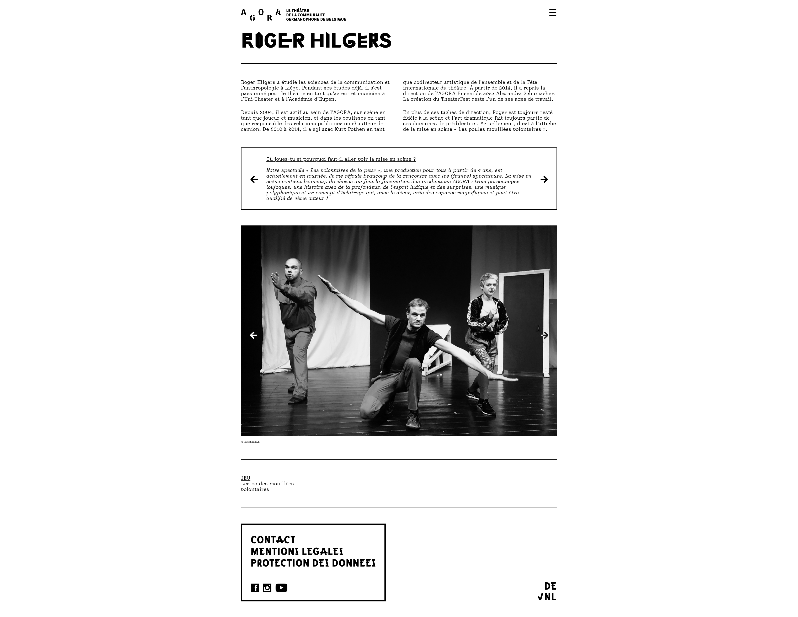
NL (550, 596)
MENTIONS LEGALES (297, 550)
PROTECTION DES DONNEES (313, 562)
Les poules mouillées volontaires (267, 486)
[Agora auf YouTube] (281, 588)
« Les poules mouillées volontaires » (500, 129)
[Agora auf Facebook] (255, 588)
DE (550, 585)
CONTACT (273, 539)
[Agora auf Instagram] (267, 588)
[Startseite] (293, 14)
